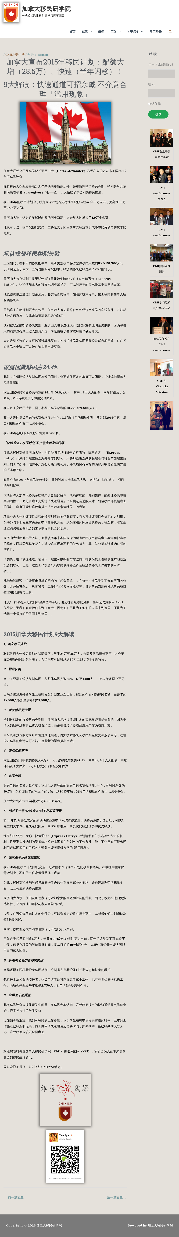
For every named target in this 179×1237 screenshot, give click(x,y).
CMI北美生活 (15, 54)
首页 (72, 32)
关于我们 (133, 32)
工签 (114, 32)
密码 (151, 84)
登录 (158, 114)
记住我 (156, 104)
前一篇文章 (14, 1197)
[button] (170, 32)
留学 (101, 32)
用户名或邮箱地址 (160, 64)
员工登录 (155, 32)
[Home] (65, 1100)
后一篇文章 (117, 1197)
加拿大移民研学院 (46, 8)
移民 (85, 32)
